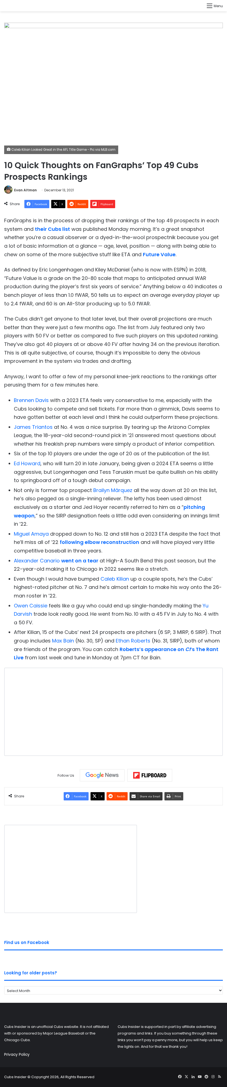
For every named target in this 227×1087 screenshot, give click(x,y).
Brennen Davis (31, 400)
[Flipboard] (149, 775)
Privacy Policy (17, 1054)
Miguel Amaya (31, 533)
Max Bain (63, 640)
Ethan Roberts (133, 640)
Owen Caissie (30, 605)
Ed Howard (27, 463)
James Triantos (33, 427)
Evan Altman (25, 190)
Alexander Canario (37, 560)
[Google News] (102, 775)
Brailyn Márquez (112, 490)
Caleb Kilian (114, 578)
